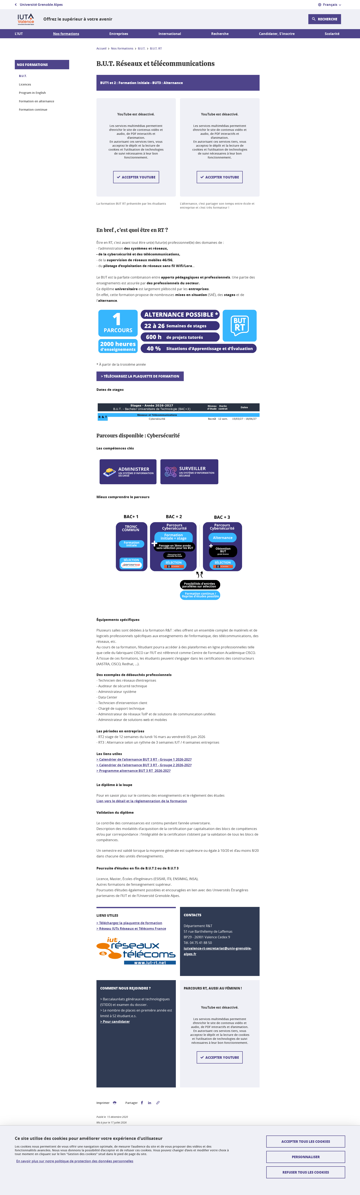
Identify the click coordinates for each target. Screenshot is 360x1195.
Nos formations (32, 64)
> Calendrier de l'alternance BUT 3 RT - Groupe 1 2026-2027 (144, 759)
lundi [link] (148, 736)
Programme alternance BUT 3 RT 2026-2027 (135, 770)
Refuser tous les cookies (305, 1172)
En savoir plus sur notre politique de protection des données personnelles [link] (74, 1161)
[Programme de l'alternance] (98, 770)
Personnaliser (306, 1156)
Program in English (32, 93)
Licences (25, 84)
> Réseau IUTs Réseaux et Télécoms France (131, 928)
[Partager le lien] (157, 1103)
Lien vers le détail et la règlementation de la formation (141, 801)
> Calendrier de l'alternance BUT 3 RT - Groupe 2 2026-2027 (144, 765)
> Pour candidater (115, 1021)
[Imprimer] (114, 1103)
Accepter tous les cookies (305, 1141)
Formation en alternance (36, 101)
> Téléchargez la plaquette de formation (140, 376)
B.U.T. (23, 76)
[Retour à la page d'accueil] (26, 19)
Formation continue (33, 109)
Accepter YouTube (138, 177)
